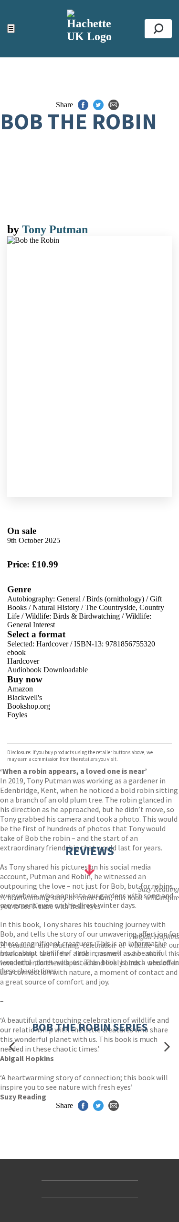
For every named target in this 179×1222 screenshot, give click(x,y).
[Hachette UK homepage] (89, 28)
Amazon (20, 689)
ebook (16, 652)
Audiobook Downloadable (47, 670)
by (14, 229)
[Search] (158, 28)
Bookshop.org (28, 706)
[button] (12, 1047)
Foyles (17, 715)
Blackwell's (24, 697)
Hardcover (23, 661)
